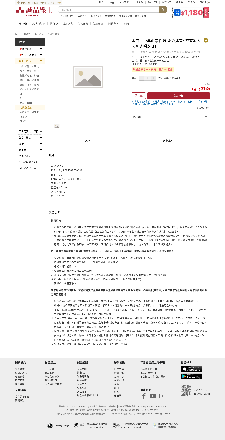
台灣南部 (119, 376)
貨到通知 (179, 95)
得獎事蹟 (20, 384)
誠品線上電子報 (148, 368)
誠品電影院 (83, 376)
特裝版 (23, 116)
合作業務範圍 (22, 396)
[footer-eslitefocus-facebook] (144, 395)
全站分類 (22, 23)
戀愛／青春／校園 (29, 80)
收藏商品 (166, 2)
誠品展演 (82, 383)
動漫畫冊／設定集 (29, 112)
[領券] (191, 12)
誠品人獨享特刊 (148, 372)
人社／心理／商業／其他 (29, 168)
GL (21, 98)
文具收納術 (110, 15)
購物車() (205, 2)
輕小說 (22, 149)
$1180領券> (82, 15)
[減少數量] (141, 78)
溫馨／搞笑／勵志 (29, 84)
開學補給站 (140, 15)
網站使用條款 (52, 376)
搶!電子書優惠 (125, 15)
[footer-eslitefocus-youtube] (153, 395)
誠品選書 (68, 23)
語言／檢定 (25, 137)
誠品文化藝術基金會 (88, 395)
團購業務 (20, 400)
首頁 (17, 33)
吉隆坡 (117, 395)
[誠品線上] (34, 11)
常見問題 (49, 368)
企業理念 (20, 368)
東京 (116, 391)
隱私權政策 (51, 380)
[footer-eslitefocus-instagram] (161, 395)
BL (21, 93)
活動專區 (113, 23)
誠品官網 (82, 368)
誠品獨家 (83, 23)
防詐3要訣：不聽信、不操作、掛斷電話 (40, 2)
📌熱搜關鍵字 (26, 48)
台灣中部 (119, 372)
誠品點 (191, 2)
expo (126, 23)
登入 (101, 2)
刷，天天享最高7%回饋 (153, 69)
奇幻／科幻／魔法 (29, 66)
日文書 (27, 33)
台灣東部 (119, 380)
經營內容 (20, 376)
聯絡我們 (49, 372)
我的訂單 (152, 2)
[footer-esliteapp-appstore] (191, 368)
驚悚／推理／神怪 (29, 75)
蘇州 (116, 387)
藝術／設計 (25, 155)
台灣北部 (119, 368)
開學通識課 (96, 15)
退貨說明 (168, 140)
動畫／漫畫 (40, 33)
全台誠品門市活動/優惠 (153, 376)
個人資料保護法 (53, 384)
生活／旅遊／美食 (28, 161)
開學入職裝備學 (65, 15)
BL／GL (24, 121)
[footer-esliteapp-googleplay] (191, 376)
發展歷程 (20, 380)
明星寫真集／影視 (28, 131)
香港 (116, 384)
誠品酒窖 (82, 391)
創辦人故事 (21, 372)
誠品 (82, 372)
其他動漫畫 (55, 33)
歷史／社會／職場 (29, 89)
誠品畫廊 (98, 23)
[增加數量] (153, 78)
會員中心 (138, 2)
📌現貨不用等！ (28, 54)
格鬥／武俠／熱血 (29, 70)
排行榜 (54, 23)
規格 (87, 140)
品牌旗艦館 (38, 23)
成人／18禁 (26, 103)
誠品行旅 (82, 387)
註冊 (112, 2)
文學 (21, 143)
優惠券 (179, 2)
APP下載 (124, 2)
